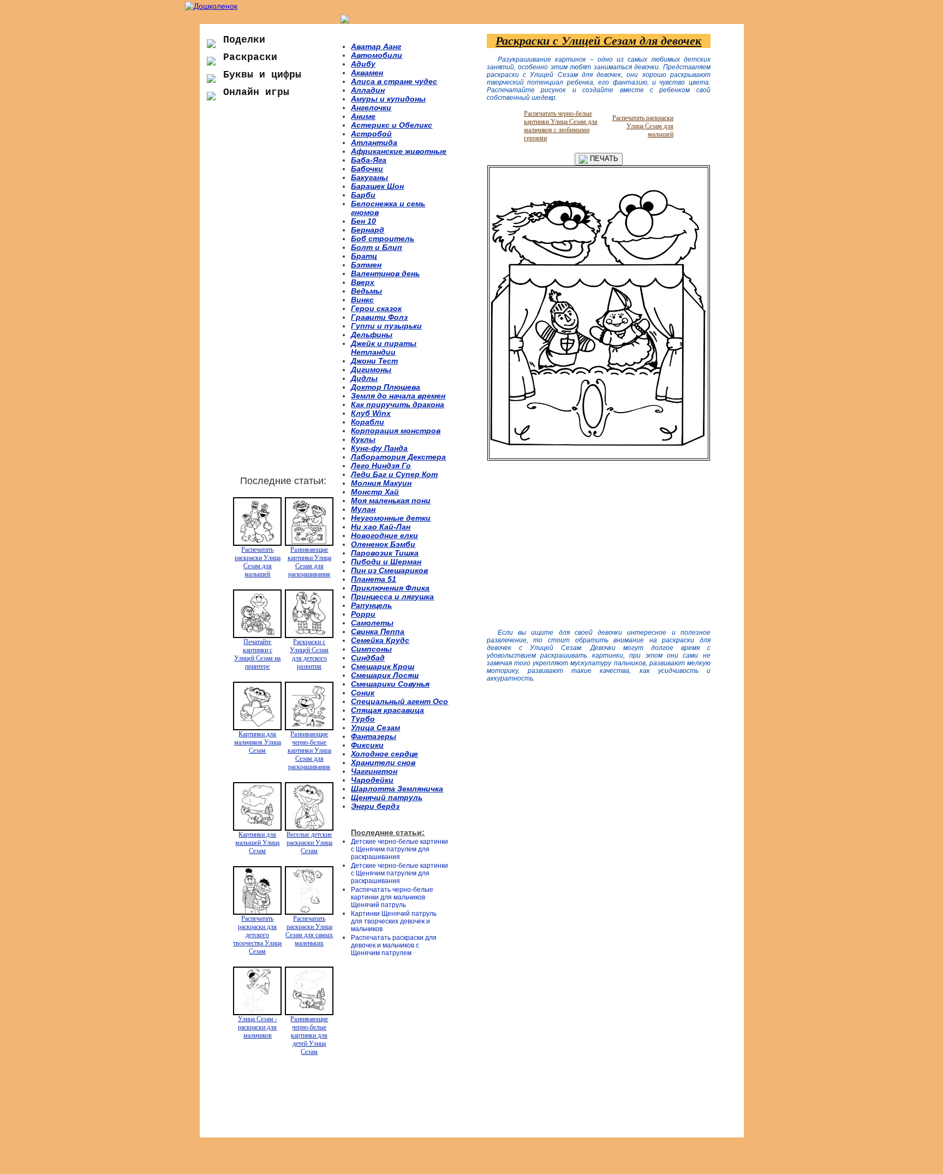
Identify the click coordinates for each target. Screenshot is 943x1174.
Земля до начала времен (398, 395)
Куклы (363, 439)
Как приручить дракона (397, 404)
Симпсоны (371, 649)
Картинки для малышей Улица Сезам (257, 843)
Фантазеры (373, 736)
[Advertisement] (275, 294)
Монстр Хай (375, 491)
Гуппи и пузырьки (386, 325)
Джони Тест (374, 360)
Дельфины (371, 334)
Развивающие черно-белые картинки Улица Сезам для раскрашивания (309, 750)
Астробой (371, 133)
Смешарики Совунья (390, 684)
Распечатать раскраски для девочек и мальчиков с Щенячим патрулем (394, 945)
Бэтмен (366, 264)
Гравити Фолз (379, 317)
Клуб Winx (371, 413)
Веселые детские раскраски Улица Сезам (309, 843)
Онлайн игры (256, 92)
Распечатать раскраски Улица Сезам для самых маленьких (309, 931)
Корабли (367, 422)
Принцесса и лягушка (392, 596)
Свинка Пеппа (377, 631)
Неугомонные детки (391, 518)
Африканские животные (398, 151)
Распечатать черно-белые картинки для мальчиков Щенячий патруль (392, 897)
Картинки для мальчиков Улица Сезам (257, 742)
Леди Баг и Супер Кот (394, 474)
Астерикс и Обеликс (391, 125)
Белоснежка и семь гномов (388, 208)
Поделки (244, 39)
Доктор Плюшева (385, 387)
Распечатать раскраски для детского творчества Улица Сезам (257, 935)
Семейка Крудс (380, 640)
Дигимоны (371, 369)
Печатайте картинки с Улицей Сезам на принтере (257, 654)
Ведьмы (366, 291)
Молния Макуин (381, 483)
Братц (364, 256)
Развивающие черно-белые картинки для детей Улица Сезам (309, 1035)
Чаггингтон (374, 771)
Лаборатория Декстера (398, 456)
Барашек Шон (377, 186)
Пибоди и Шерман (386, 561)
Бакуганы (369, 177)
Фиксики (367, 745)
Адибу (363, 63)
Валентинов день (385, 273)
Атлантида (374, 142)
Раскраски (250, 57)
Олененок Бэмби (383, 544)
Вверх (362, 282)
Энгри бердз (375, 806)
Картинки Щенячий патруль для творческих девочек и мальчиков (394, 921)
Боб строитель (382, 238)
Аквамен (367, 72)
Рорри (363, 614)
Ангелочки (371, 107)
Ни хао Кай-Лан (380, 526)
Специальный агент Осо (399, 701)
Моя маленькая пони (391, 500)
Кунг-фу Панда (379, 448)
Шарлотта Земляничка (397, 788)
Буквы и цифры (262, 74)
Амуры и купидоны (388, 98)
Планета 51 (373, 579)
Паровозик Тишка (385, 553)
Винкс (362, 299)
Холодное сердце (384, 753)
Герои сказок (376, 308)
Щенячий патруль (386, 797)
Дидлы (364, 378)
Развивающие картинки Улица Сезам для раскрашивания (309, 562)
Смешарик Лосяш (385, 675)
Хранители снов (383, 762)
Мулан (363, 509)
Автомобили (376, 55)
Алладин (368, 90)
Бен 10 (363, 221)
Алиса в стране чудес (394, 81)
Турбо (363, 718)
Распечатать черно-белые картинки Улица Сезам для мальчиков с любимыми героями (561, 126)
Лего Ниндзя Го (381, 465)
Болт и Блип (376, 247)
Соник (362, 692)
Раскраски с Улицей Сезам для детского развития (309, 654)
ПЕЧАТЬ (603, 158)
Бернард (367, 229)
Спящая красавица (387, 710)
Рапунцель (371, 605)
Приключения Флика (390, 587)
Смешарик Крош (382, 666)
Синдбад (368, 657)
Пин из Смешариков (389, 570)
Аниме (363, 116)
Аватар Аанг (376, 46)
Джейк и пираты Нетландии (383, 347)
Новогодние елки (384, 535)
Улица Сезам (375, 727)
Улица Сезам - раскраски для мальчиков (257, 1027)
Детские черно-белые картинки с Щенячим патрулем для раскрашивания (399, 849)
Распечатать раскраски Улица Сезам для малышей (257, 562)
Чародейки (372, 780)
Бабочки (367, 168)
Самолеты (372, 622)
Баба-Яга (368, 160)
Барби (363, 194)
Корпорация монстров (395, 430)
